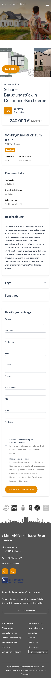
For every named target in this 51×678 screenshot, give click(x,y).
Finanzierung (7, 628)
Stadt (7, 410)
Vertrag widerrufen (38, 652)
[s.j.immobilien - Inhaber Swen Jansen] (5, 571)
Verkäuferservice (9, 633)
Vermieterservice (9, 642)
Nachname (9, 342)
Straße (8, 376)
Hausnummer (11, 387)
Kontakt (32, 637)
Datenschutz (34, 647)
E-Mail (8, 364)
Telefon (8, 353)
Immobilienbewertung (11, 637)
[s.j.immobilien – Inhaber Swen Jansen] (14, 4)
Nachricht (9, 422)
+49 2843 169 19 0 (14, 558)
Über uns (6, 647)
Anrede (8, 319)
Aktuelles (32, 633)
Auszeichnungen (35, 628)
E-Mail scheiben (12, 563)
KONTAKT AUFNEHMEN (25, 610)
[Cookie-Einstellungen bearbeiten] (13, 571)
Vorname (9, 330)
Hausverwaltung (35, 623)
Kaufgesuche (7, 623)
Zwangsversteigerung (11, 652)
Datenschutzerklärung (30, 462)
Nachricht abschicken (21, 489)
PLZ (6, 399)
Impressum (33, 642)
